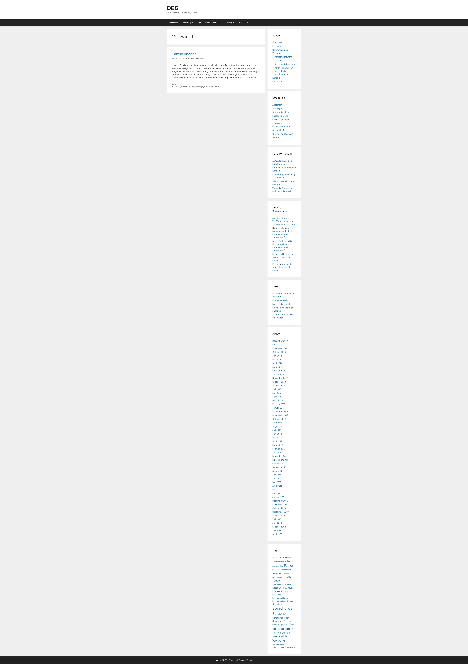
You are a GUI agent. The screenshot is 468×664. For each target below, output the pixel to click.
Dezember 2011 (280, 456)
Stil (285, 621)
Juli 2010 (276, 519)
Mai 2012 (276, 437)
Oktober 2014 (279, 352)
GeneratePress (245, 660)
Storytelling (277, 625)
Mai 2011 (276, 482)
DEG (173, 8)
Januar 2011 (278, 497)
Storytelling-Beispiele (282, 134)
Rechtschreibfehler (280, 598)
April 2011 (277, 486)
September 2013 (280, 385)
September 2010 (280, 512)
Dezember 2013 (280, 378)
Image (276, 573)
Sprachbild (277, 604)
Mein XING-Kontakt (281, 304)
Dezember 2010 (280, 501)
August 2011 (278, 471)
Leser (282, 587)
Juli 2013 (276, 389)
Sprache (279, 613)
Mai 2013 (276, 393)
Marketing (278, 591)
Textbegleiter (281, 628)
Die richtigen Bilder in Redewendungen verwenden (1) (282, 234)
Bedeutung (275, 566)
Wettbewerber (278, 644)
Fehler (288, 565)
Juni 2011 (277, 478)
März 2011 (277, 489)
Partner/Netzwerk (283, 57)
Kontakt (230, 23)
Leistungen (188, 23)
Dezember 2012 (280, 411)
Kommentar (286, 574)
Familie (184, 87)
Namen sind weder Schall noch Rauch (283, 257)
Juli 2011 (276, 475)
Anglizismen (278, 557)
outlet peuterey (279, 218)
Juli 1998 (276, 530)
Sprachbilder (283, 608)
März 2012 (277, 445)
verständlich (279, 636)
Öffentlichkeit (290, 647)
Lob (286, 588)
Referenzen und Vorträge (209, 23)
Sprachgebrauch (280, 617)
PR (291, 592)
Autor (289, 561)
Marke (290, 588)
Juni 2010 (277, 523)
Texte (294, 629)
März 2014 (277, 367)
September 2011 (280, 467)
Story (289, 621)
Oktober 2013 (279, 382)
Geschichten (286, 570)
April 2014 (277, 363)
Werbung (276, 137)
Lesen (275, 587)
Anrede (177, 87)
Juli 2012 (276, 430)
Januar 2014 (278, 374)
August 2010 (278, 515)
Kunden (278, 60)
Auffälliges (277, 108)
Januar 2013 (278, 408)
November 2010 (280, 504)
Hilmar (275, 254)
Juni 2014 (277, 356)
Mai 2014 (276, 359)
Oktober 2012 (279, 419)
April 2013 (277, 396)
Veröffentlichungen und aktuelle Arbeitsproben (283, 71)
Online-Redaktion (280, 119)
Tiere (275, 632)
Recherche (276, 595)
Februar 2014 (278, 370)
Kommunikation (278, 577)
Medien (287, 592)
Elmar (275, 264)
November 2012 (280, 415)
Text (291, 624)
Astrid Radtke (279, 241)
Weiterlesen (250, 77)
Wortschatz (278, 647)
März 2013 (277, 400)
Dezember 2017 (280, 341)
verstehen (284, 632)
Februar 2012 (278, 449)
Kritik (288, 577)
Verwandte (208, 87)
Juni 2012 (277, 434)
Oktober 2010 (279, 508)
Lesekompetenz (280, 116)
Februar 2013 (278, 404)
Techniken (285, 625)
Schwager (199, 87)
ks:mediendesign (280, 300)
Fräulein (191, 87)
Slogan (290, 601)
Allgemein (178, 84)
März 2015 (277, 344)
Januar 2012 (278, 452)
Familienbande (184, 54)
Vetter (216, 87)
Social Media (278, 130)
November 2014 (280, 348)
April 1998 (277, 534)
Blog (281, 566)
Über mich (173, 23)
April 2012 (277, 441)
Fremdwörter (276, 570)
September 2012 (280, 422)
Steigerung (277, 621)
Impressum (243, 23)
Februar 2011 (278, 493)
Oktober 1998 (279, 527)
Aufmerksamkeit (279, 562)
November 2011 (280, 460)
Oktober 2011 (278, 463)
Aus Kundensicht (280, 112)
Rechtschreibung (279, 601)
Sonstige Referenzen (284, 64)
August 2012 (278, 426)
